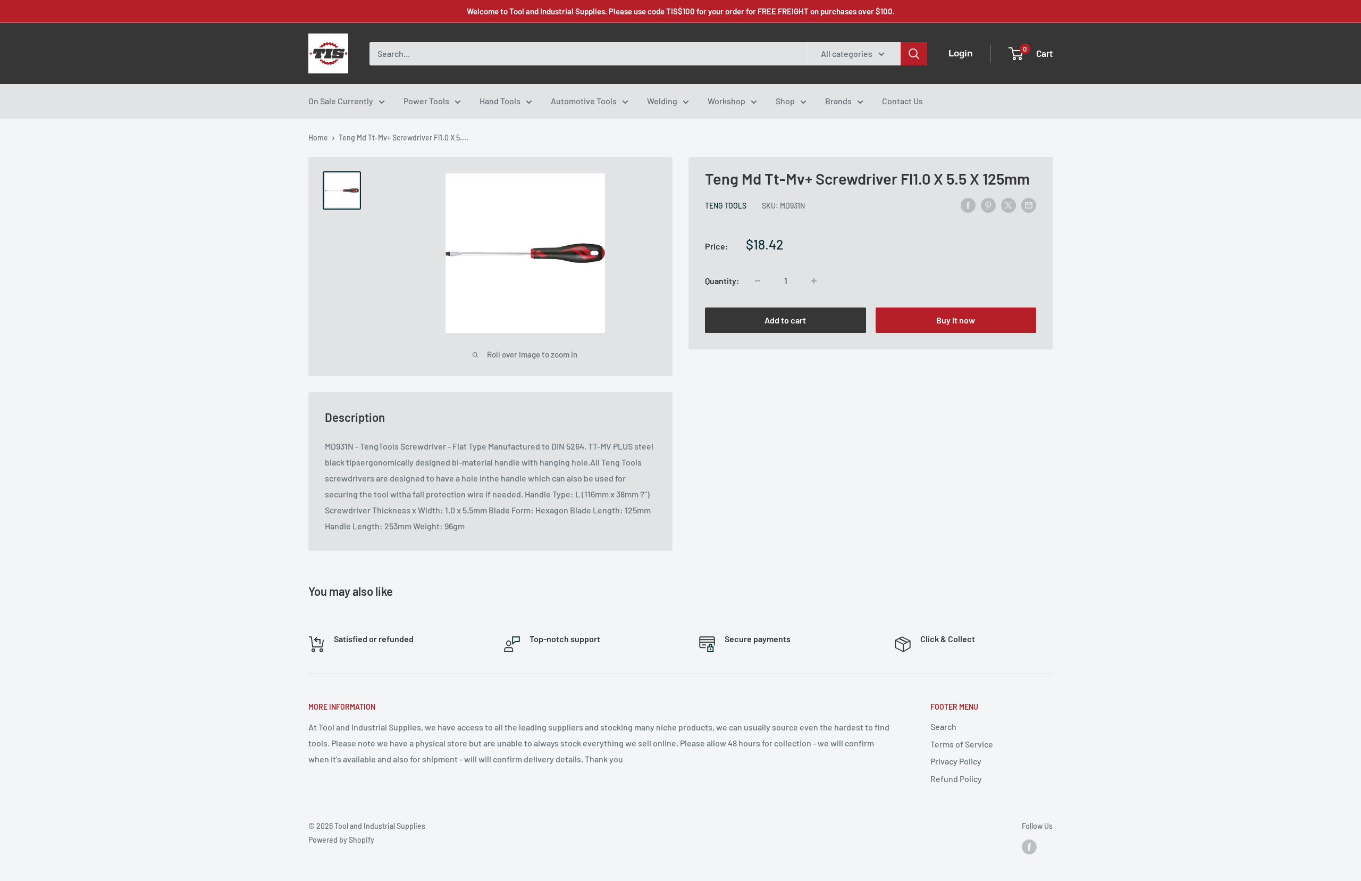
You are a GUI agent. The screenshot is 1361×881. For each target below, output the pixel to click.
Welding (662, 101)
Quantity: (722, 281)
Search (943, 726)
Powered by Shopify (341, 839)
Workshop (726, 101)
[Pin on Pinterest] (988, 204)
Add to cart (785, 320)
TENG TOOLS (725, 205)
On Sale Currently (340, 101)
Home (318, 137)
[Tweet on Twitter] (1008, 204)
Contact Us (902, 101)
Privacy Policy (955, 761)
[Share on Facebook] (968, 204)
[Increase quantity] (814, 281)
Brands (838, 101)
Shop (785, 101)
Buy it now (955, 320)
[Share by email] (1028, 204)
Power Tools (426, 101)
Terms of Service (961, 744)
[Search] (914, 53)
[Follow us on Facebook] (1029, 846)
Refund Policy (956, 779)
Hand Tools (500, 101)
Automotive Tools (584, 101)
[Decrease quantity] (757, 281)
